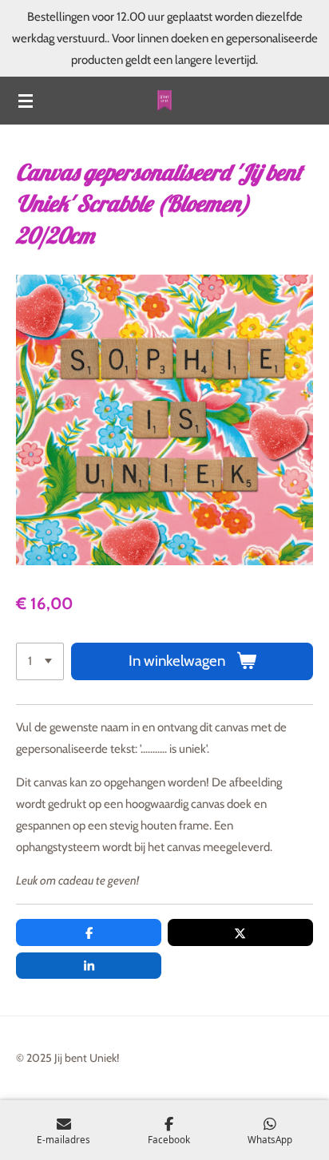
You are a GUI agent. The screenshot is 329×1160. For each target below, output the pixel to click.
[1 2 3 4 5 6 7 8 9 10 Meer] (40, 661)
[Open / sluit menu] (25, 101)
